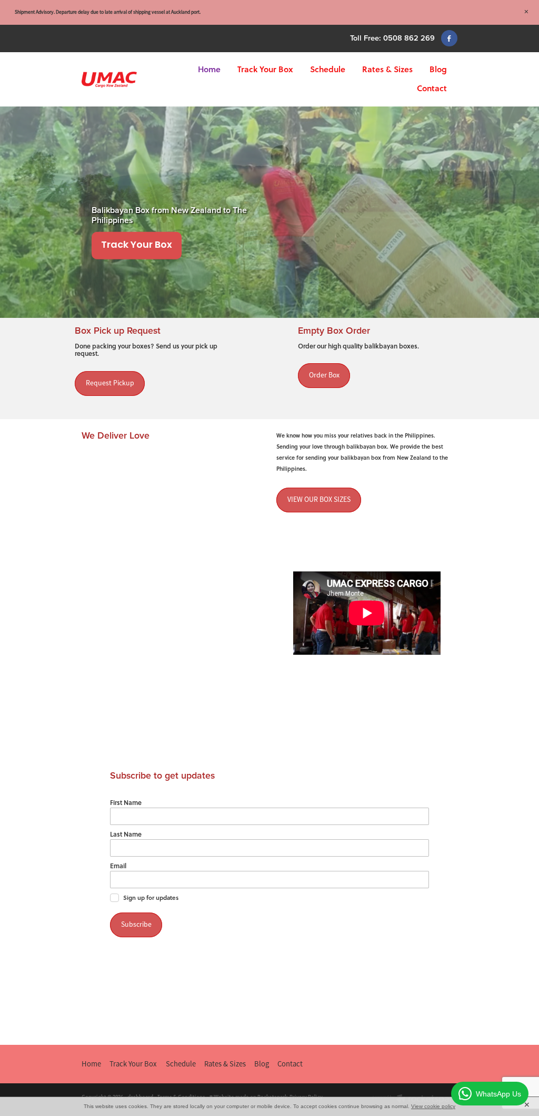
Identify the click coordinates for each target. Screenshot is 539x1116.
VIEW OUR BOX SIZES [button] (319, 499)
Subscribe (136, 924)
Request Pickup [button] (110, 383)
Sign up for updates (150, 898)
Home (209, 69)
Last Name (126, 834)
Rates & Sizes (387, 69)
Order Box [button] (324, 375)
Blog (438, 69)
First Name (126, 802)
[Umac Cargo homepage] (119, 80)
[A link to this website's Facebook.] (449, 38)
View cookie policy (433, 1106)
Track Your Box (265, 69)
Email (118, 865)
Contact (432, 88)
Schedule (327, 69)
